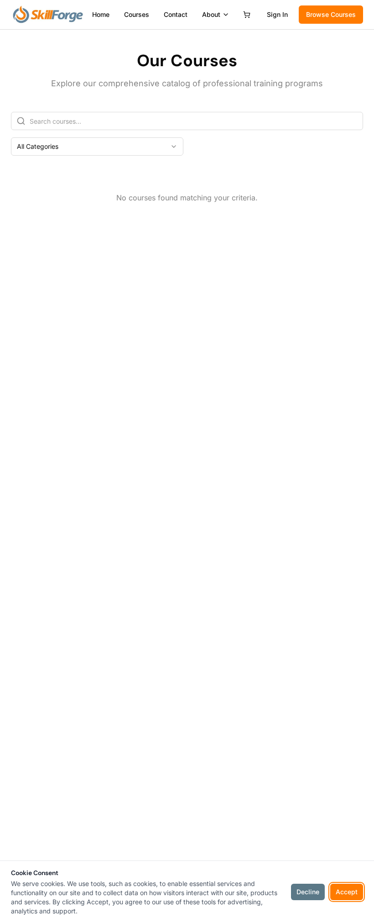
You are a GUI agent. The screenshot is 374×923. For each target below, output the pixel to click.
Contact (175, 14)
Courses (136, 14)
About (211, 14)
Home (100, 14)
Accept (347, 892)
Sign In (277, 14)
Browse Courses (331, 14)
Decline (307, 892)
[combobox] (97, 146)
